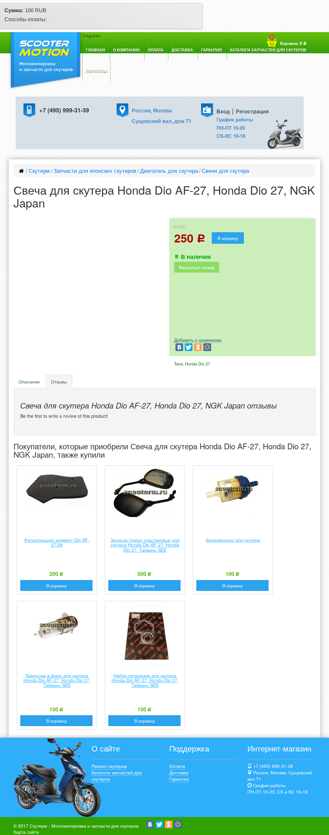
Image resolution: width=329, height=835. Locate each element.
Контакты (96, 71)
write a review (62, 416)
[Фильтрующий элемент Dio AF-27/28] (57, 488)
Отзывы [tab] (59, 381)
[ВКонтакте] (179, 347)
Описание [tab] (29, 381)
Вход (223, 111)
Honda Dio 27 (197, 364)
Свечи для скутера (225, 170)
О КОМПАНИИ (126, 50)
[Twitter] (188, 347)
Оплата (156, 50)
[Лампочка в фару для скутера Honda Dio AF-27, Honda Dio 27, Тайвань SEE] (57, 630)
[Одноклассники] (198, 347)
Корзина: (289, 40)
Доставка (182, 50)
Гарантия (211, 50)
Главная (95, 50)
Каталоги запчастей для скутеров (268, 50)
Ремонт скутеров (109, 766)
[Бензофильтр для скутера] (233, 491)
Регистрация (252, 111)
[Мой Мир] (207, 347)
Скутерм (39, 170)
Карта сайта (26, 832)
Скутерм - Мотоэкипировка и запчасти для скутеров (84, 825)
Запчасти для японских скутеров (95, 170)
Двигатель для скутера (169, 170)
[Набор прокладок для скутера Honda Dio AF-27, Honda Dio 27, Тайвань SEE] (145, 636)
